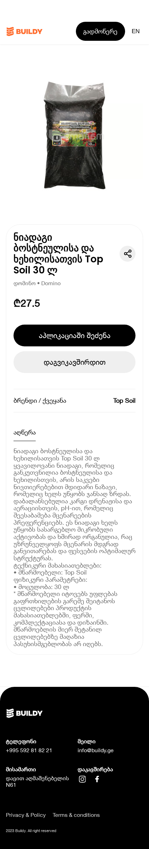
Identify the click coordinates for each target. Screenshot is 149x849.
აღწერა (25, 432)
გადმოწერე (100, 31)
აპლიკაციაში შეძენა (75, 335)
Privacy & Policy (26, 815)
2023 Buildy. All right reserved (31, 830)
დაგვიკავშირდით (75, 362)
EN (136, 31)
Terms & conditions (76, 815)
